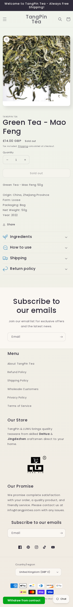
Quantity (8, 152)
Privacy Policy (17, 397)
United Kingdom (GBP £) (34, 572)
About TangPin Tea (20, 364)
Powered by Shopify (46, 599)
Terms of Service (19, 406)
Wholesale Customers (22, 389)
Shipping (23, 146)
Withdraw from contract (23, 600)
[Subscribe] (61, 336)
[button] (5, 19)
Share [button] (11, 224)
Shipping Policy (17, 380)
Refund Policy (17, 372)
